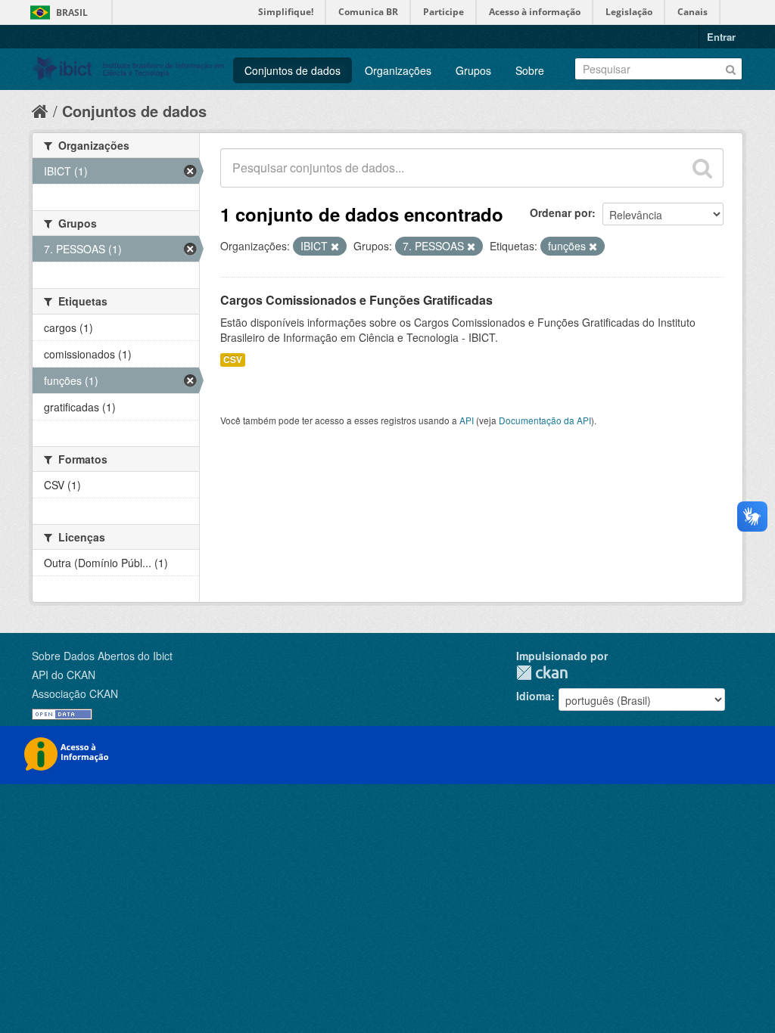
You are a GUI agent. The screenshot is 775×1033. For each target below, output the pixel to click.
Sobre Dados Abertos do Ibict (102, 655)
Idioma (533, 695)
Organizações (398, 70)
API (466, 420)
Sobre (529, 70)
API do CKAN (63, 674)
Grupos (473, 70)
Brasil (72, 12)
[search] (702, 168)
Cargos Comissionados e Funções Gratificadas (356, 300)
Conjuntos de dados (292, 70)
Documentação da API (545, 420)
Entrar (721, 36)
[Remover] (335, 246)
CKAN (542, 673)
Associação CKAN (75, 693)
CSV (232, 359)
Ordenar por (561, 212)
